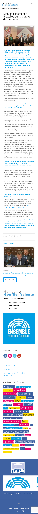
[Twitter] (18, 511)
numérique (28, 435)
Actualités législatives (14, 392)
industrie (25, 428)
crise (6, 408)
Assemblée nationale (18, 395)
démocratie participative (13, 418)
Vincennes (30, 445)
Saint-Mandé (16, 439)
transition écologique (24, 442)
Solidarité (9, 441)
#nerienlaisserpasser (23, 387)
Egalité (25, 421)
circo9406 (30, 398)
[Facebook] (15, 511)
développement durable (12, 421)
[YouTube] (20, 511)
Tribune (16, 445)
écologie (27, 449)
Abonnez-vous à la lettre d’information (14, 374)
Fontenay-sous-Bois (14, 428)
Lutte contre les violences (16, 431)
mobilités (20, 435)
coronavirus (18, 404)
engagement (8, 425)
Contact (18, 494)
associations (21, 398)
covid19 (28, 404)
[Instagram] (23, 511)
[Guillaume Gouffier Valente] (11, 2)
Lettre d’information (28, 494)
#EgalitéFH (9, 386)
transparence (8, 445)
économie (8, 452)
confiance (9, 404)
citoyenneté (9, 401)
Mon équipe (9, 369)
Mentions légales (9, 494)
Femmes (24, 424)
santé (24, 439)
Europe (16, 425)
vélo (22, 448)
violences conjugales (11, 449)
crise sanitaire (14, 408)
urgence (22, 445)
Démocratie (28, 415)
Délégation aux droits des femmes (16, 413)
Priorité (7, 438)
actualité (8, 390)
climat (17, 401)
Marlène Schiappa (9, 435)
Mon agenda (9, 365)
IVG (30, 428)
